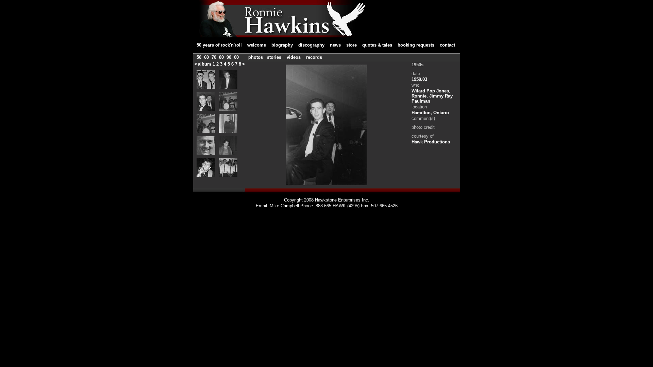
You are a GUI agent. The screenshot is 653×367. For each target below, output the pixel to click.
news (335, 45)
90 (229, 57)
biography (282, 45)
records (314, 57)
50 (199, 57)
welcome (256, 45)
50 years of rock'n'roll (219, 45)
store (351, 45)
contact (447, 45)
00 (236, 57)
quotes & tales (377, 45)
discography (311, 45)
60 (206, 57)
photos (255, 57)
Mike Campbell (284, 205)
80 (221, 57)
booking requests (416, 45)
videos (294, 57)
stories (274, 57)
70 (214, 57)
